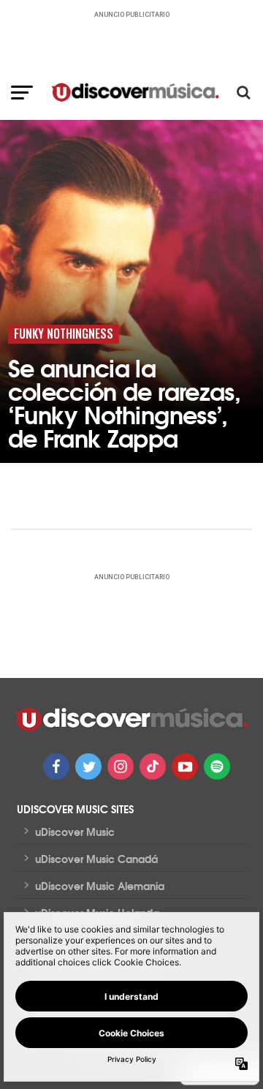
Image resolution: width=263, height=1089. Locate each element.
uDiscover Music (75, 832)
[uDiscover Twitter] (88, 766)
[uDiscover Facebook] (56, 766)
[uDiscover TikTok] (153, 766)
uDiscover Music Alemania (99, 886)
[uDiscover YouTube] (185, 766)
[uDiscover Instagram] (120, 766)
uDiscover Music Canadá (96, 859)
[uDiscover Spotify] (217, 766)
